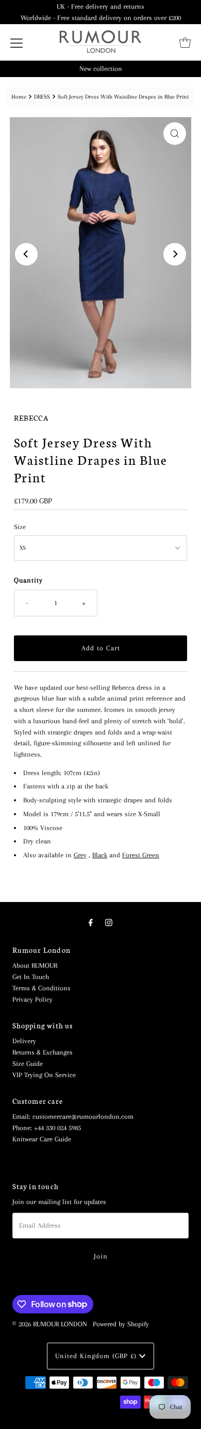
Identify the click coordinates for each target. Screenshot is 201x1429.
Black (99, 855)
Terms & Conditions (41, 988)
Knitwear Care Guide (41, 1139)
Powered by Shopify (121, 1324)
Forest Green (140, 855)
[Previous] (26, 254)
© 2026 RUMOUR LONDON (49, 1324)
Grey (80, 855)
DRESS (42, 96)
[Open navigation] (16, 42)
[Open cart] (185, 42)
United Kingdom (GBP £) (97, 1356)
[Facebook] (91, 923)
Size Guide (27, 1063)
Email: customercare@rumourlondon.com (72, 1116)
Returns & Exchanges (42, 1052)
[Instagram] (108, 923)
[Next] (174, 254)
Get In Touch (30, 977)
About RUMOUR (34, 965)
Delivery (24, 1041)
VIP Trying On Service (44, 1075)
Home (18, 96)
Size (20, 527)
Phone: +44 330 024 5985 (46, 1128)
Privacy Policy (32, 999)
